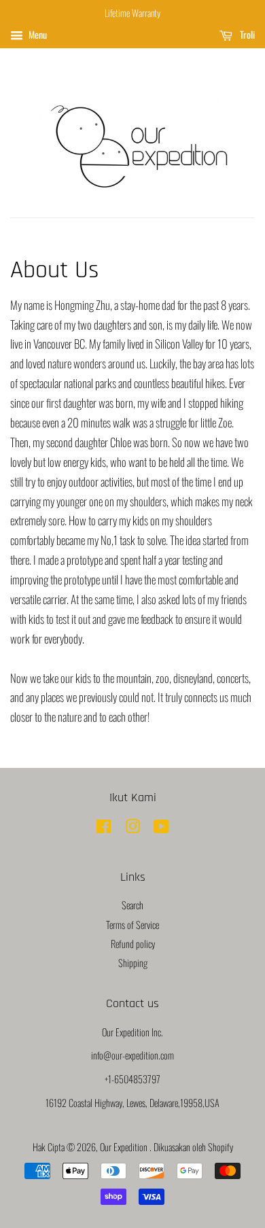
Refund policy (133, 943)
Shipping (132, 962)
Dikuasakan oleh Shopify (193, 1147)
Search (132, 905)
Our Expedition (124, 1147)
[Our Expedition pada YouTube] (161, 828)
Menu (36, 34)
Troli (246, 34)
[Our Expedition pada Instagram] (132, 828)
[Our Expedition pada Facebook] (103, 828)
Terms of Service (132, 924)
